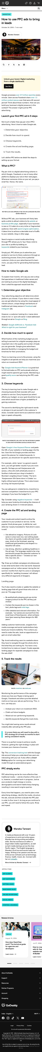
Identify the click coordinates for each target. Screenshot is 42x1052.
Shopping (5, 998)
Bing (25, 319)
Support (4, 978)
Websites (37, 937)
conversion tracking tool (17, 753)
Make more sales (9, 889)
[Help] (30, 3)
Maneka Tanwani (13, 34)
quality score (11, 375)
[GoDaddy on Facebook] (3, 1019)
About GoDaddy (7, 973)
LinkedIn (13, 859)
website (32, 221)
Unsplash (28, 688)
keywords (5, 247)
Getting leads (8, 884)
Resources (5, 983)
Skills (8, 934)
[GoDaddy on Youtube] (22, 1019)
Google (18, 319)
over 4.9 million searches (26, 95)
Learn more (9, 954)
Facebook (29, 306)
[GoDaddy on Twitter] (17, 1019)
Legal (11, 1025)
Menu (3, 8)
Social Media (8, 900)
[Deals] (26, 3)
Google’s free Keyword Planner (18, 447)
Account (4, 993)
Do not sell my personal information (21, 1029)
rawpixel (19, 688)
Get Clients (7, 873)
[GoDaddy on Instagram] (8, 1019)
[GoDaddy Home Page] (10, 1005)
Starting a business (10, 905)
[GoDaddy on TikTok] (12, 1019)
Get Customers (8, 879)
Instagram (5, 309)
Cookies (29, 1025)
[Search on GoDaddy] (38, 8)
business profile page (10, 224)
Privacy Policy (20, 1025)
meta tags (25, 607)
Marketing (7, 14)
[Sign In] (34, 3)
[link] (9, 65)
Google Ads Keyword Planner (16, 368)
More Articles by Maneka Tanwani (16, 862)
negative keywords (24, 500)
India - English (7, 1013)
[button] (9, 963)
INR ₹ (36, 1013)
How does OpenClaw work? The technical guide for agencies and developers (15, 945)
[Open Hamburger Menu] (2, 3)
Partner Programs (8, 988)
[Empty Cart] (38, 3)
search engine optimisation (28, 229)
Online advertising (10, 894)
